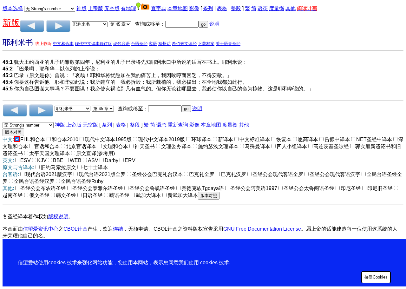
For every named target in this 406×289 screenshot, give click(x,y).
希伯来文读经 (184, 43)
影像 (194, 8)
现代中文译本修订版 (93, 43)
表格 (222, 8)
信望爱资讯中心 (40, 229)
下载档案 (206, 43)
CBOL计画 (75, 229)
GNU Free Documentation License (262, 229)
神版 (81, 8)
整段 (236, 8)
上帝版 (95, 8)
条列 (208, 8)
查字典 (158, 8)
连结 (118, 229)
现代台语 (121, 43)
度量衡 (276, 8)
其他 (290, 8)
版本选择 (13, 8)
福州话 (164, 43)
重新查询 (178, 125)
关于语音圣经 (228, 43)
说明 (214, 24)
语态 (263, 8)
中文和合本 (63, 43)
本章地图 (177, 8)
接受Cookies (376, 277)
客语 (153, 43)
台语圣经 (139, 43)
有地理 (128, 8)
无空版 (112, 8)
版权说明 (58, 216)
